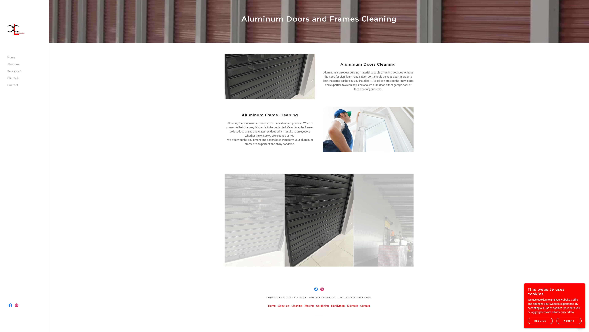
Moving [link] (309, 305)
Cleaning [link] (296, 305)
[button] (28, 71)
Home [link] (11, 57)
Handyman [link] (338, 305)
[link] (16, 29)
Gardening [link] (322, 305)
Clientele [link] (13, 78)
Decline (540, 321)
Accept (569, 321)
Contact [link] (12, 85)
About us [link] (13, 64)
